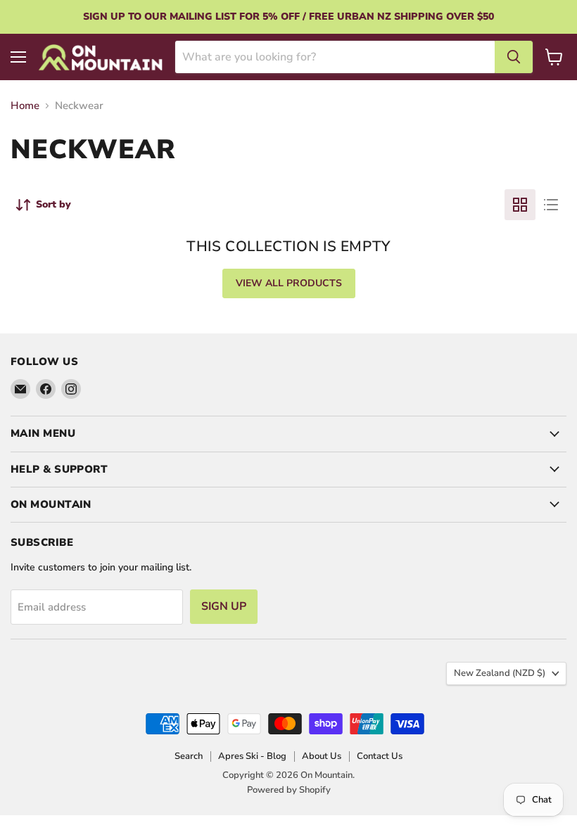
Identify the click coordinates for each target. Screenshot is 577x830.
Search (189, 756)
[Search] (514, 57)
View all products (289, 283)
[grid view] (520, 204)
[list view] (550, 204)
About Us (321, 756)
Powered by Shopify (289, 790)
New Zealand (499, 673)
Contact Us (379, 756)
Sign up (223, 606)
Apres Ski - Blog (252, 756)
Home (25, 106)
